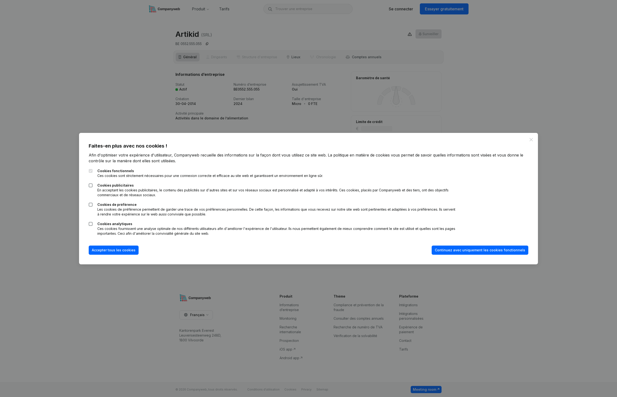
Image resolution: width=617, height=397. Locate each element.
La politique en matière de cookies (359, 155)
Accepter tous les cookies (113, 250)
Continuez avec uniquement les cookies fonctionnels (480, 250)
